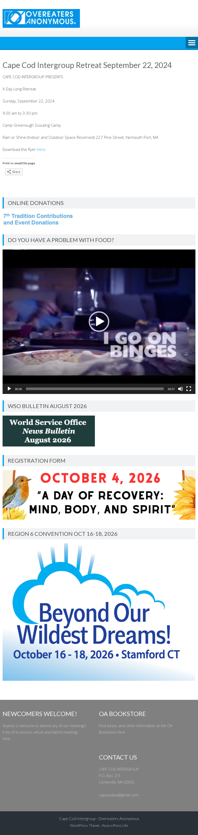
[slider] (95, 389)
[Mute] (180, 388)
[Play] (9, 388)
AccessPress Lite (115, 825)
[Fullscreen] (188, 388)
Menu (192, 43)
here (41, 149)
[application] (99, 321)
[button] (99, 321)
